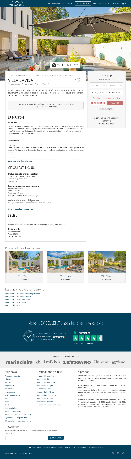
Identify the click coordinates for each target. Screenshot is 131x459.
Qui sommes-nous (12, 392)
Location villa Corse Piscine (15, 302)
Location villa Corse (12, 305)
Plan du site (70, 447)
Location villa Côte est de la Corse (18, 297)
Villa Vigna (106, 276)
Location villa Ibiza (43, 379)
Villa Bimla (65, 276)
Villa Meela (24, 276)
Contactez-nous (83, 3)
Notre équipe (10, 389)
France (37, 75)
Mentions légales (96, 447)
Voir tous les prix (106, 109)
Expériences (9, 385)
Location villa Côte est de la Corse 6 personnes (22, 294)
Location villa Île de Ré (44, 401)
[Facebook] (108, 453)
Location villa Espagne (44, 385)
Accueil (10, 75)
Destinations (53, 3)
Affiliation (82, 447)
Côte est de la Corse (56, 75)
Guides (8, 382)
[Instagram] (113, 453)
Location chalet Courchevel (46, 395)
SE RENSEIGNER (98, 103)
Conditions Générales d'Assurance (18, 414)
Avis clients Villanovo (13, 395)
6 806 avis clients (43, 336)
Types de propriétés (12, 376)
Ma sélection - (101, 3)
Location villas (20, 75)
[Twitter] (123, 453)
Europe (30, 75)
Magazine (67, 3)
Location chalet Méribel (45, 392)
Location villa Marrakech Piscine (48, 405)
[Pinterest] (118, 453)
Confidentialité (11, 408)
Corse (44, 75)
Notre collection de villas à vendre (18, 421)
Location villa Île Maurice (45, 382)
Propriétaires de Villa (53, 447)
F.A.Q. (7, 405)
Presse (7, 401)
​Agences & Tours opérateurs (16, 417)
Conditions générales (13, 411)
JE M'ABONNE (56, 438)
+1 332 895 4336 (106, 123)
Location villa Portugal (44, 398)
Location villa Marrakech (45, 376)
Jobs (7, 398)
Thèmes (8, 379)
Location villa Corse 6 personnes (17, 299)
